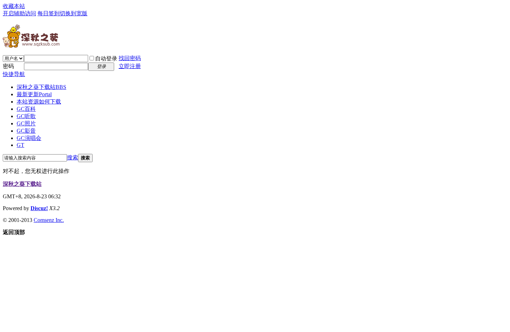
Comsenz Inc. (49, 220)
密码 (8, 66)
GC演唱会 (29, 138)
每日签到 (48, 13)
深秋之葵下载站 (41, 87)
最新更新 (34, 94)
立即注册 (130, 66)
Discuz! (39, 208)
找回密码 (130, 58)
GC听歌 (26, 116)
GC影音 (26, 131)
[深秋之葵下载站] (31, 45)
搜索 (72, 157)
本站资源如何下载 (39, 102)
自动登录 (106, 58)
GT (20, 145)
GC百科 (26, 109)
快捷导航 (14, 74)
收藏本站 (14, 6)
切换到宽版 (73, 13)
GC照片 (26, 123)
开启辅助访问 (19, 13)
